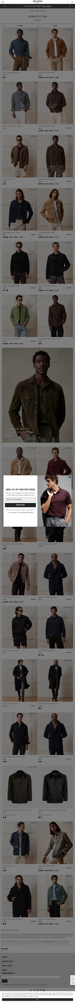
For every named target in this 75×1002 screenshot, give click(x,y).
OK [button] (37, 999)
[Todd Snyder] (37, 2)
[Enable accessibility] (72, 982)
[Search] (68, 2)
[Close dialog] (69, 477)
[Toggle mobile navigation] (10, 2)
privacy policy (13, 512)
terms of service (23, 512)
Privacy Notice (16, 996)
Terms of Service (65, 994)
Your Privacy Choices (32, 996)
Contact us (30, 512)
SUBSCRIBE (20, 505)
